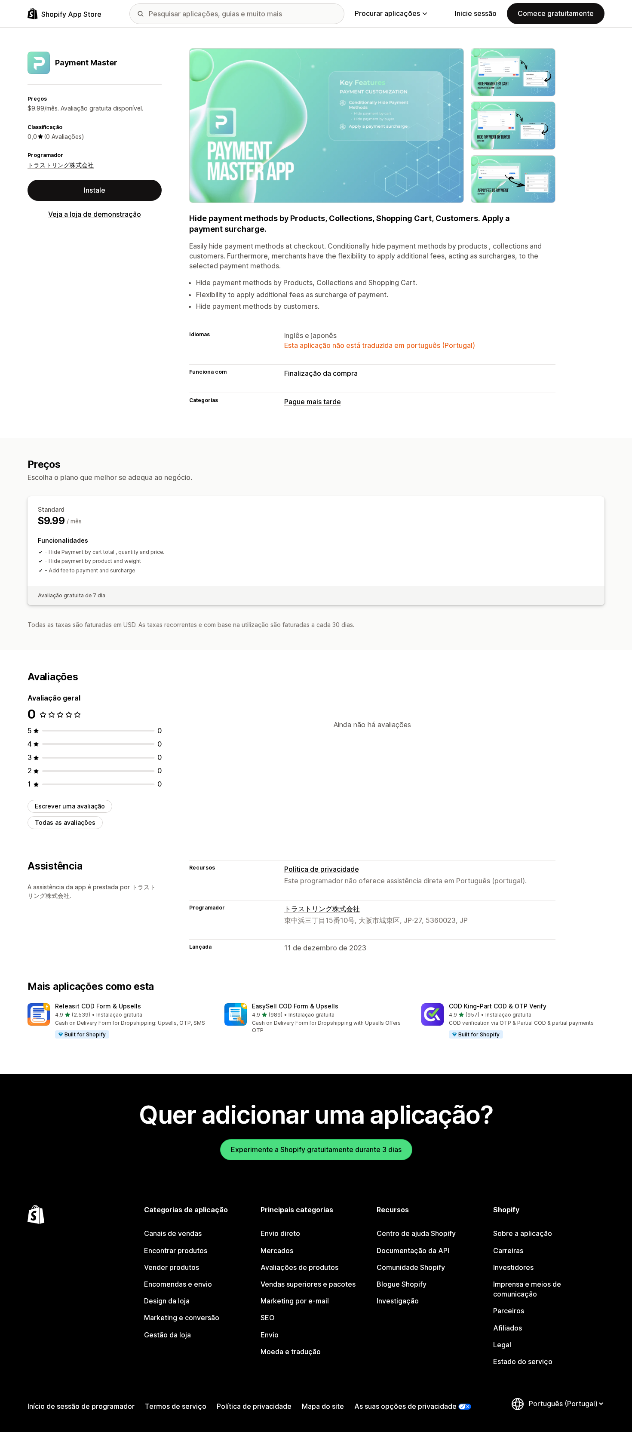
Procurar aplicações (387, 13)
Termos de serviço (175, 1406)
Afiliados (507, 1328)
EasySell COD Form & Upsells (295, 1006)
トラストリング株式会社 (61, 165)
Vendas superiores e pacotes (308, 1284)
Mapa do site (323, 1406)
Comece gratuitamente (556, 13)
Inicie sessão (476, 13)
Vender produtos (171, 1267)
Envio (270, 1335)
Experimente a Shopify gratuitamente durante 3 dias (316, 1149)
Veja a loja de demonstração (94, 214)
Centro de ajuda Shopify (416, 1233)
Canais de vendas (173, 1233)
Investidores (513, 1267)
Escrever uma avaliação (70, 806)
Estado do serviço (522, 1361)
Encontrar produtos (175, 1250)
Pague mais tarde (312, 401)
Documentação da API (413, 1250)
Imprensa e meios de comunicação (527, 1289)
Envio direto (280, 1233)
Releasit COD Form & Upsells (98, 1006)
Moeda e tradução (291, 1351)
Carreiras (508, 1250)
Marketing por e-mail (295, 1301)
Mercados (277, 1250)
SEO (268, 1317)
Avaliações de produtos (299, 1267)
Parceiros (508, 1310)
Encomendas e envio (178, 1284)
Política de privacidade (321, 869)
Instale (94, 190)
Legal (502, 1344)
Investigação (398, 1301)
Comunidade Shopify (411, 1267)
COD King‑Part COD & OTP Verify (497, 1006)
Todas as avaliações (65, 822)
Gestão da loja (167, 1335)
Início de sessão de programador (81, 1406)
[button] (119, 1021)
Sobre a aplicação (522, 1233)
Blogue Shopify (401, 1284)
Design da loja (167, 1301)
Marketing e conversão (181, 1317)
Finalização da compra (321, 373)
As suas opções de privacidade (405, 1406)
